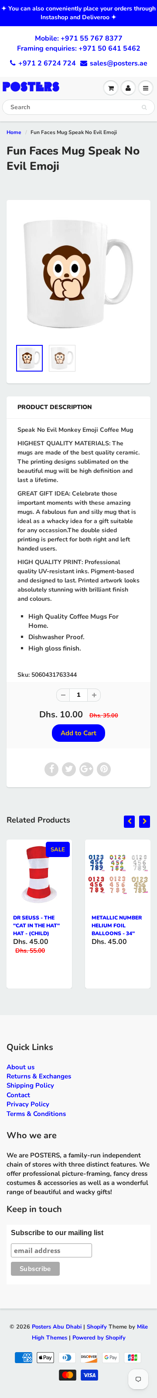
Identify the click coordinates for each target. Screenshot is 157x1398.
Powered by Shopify (99, 1338)
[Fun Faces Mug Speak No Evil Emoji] (78, 274)
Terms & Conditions (36, 1113)
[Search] (144, 107)
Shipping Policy (30, 1085)
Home (14, 132)
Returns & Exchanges (39, 1076)
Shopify (97, 1327)
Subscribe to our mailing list (57, 1232)
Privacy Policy (28, 1104)
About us (20, 1067)
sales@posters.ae (118, 63)
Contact (18, 1095)
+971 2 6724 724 (47, 63)
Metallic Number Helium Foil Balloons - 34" (117, 925)
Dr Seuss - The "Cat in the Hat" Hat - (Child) (36, 925)
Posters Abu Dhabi (57, 1327)
